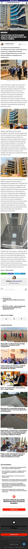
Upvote (6, 318)
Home (5, 547)
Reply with (26, 289)
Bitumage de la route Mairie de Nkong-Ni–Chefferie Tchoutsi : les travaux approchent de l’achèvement (14, 410)
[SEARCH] (23, 3)
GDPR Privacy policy (19, 547)
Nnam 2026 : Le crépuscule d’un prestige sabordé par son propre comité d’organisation (13, 345)
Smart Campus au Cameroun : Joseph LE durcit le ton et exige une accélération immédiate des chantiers (13, 367)
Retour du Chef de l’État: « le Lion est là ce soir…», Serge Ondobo (13, 388)
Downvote (21, 318)
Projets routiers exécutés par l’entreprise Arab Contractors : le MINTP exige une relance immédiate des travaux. (13, 455)
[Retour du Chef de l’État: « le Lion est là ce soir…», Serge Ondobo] (14, 378)
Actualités (10, 341)
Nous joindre (11, 547)
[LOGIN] (26, 3)
